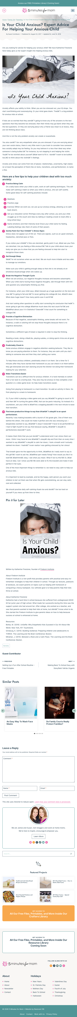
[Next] (74, 711)
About (6, 985)
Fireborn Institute (47, 569)
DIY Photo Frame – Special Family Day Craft (61, 895)
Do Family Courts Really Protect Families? (57, 722)
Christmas (59, 996)
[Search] (71, 854)
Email (43, 788)
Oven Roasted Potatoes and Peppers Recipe (24, 895)
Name (6, 788)
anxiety (6, 646)
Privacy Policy (51, 1014)
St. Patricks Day (39, 985)
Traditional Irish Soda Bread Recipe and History (24, 881)
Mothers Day (38, 989)
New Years (37, 982)
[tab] (34, 733)
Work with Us (39, 1014)
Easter (57, 985)
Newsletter (8, 989)
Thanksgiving (60, 992)
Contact (7, 992)
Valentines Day (61, 982)
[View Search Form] (4, 10)
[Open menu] (73, 10)
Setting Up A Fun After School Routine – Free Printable (18, 665)
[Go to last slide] (3, 711)
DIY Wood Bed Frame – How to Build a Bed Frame (62, 881)
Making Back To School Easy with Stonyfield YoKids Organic (61, 665)
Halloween (37, 996)
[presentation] (21, 703)
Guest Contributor (14, 34)
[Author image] (3, 34)
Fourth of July (60, 989)
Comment (8, 759)
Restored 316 (39, 1009)
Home (6, 982)
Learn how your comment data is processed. (53, 802)
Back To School (39, 992)
